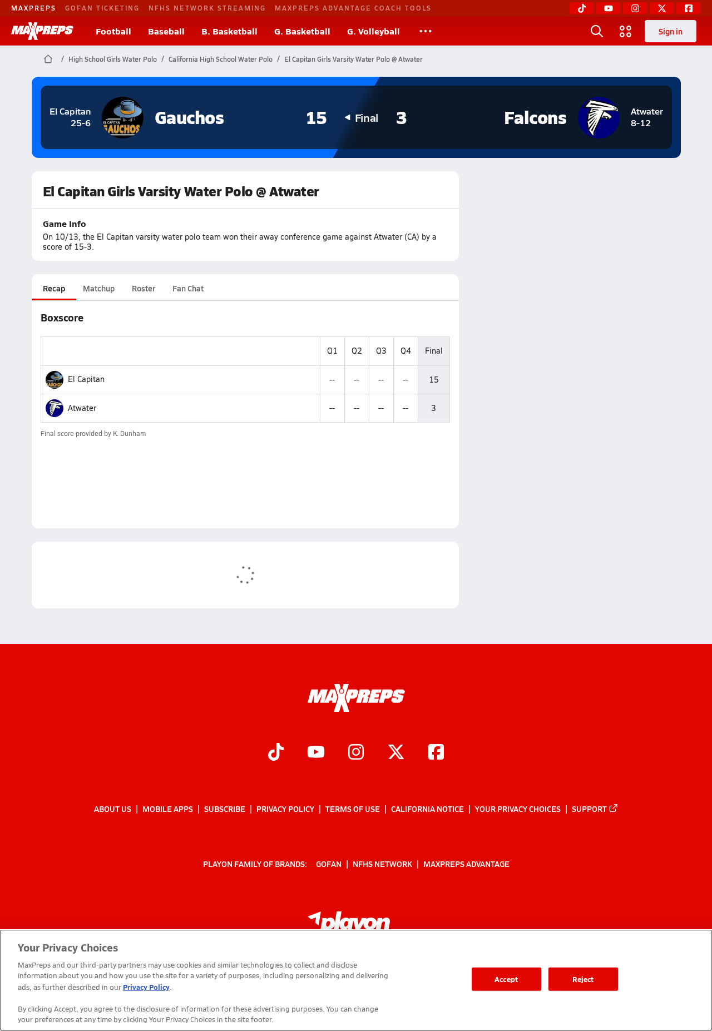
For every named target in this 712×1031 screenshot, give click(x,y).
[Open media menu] (625, 31)
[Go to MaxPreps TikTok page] (276, 753)
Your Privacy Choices (518, 809)
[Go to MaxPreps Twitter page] (396, 753)
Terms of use (352, 808)
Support (589, 808)
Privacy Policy (285, 808)
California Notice (427, 808)
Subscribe (224, 808)
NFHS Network (382, 863)
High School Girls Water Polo (112, 58)
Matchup (99, 288)
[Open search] (596, 31)
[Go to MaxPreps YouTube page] (316, 753)
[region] (356, 980)
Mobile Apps (167, 808)
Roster (143, 288)
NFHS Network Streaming (207, 7)
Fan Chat (188, 288)
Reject (583, 979)
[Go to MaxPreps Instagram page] (356, 753)
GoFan (329, 863)
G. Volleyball (373, 30)
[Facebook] (688, 8)
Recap (54, 288)
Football (113, 30)
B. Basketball (229, 30)
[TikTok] (582, 8)
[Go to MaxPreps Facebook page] (436, 753)
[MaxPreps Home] (42, 31)
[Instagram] (635, 8)
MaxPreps (33, 7)
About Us (112, 808)
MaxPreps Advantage (466, 863)
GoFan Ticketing (102, 7)
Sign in (671, 31)
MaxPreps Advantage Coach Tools (353, 7)
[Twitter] (662, 8)
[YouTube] (608, 8)
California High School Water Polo (221, 58)
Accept (506, 979)
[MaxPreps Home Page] (48, 59)
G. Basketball (302, 30)
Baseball (166, 30)
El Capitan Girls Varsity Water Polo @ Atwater (353, 58)
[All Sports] (425, 31)
